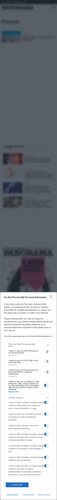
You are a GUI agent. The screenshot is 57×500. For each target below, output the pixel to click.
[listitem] (28, 345)
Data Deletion (13, 495)
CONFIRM (17, 485)
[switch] (46, 351)
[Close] (51, 297)
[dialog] (28, 396)
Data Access (28, 495)
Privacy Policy (44, 495)
